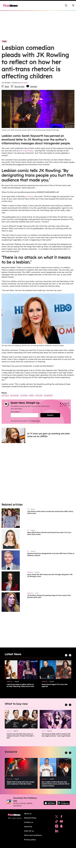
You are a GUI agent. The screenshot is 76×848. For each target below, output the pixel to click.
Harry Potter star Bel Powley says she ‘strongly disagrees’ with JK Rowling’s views (49, 575)
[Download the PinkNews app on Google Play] (63, 803)
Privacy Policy (35, 421)
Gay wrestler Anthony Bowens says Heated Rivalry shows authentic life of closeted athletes (55, 784)
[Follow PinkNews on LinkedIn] (56, 831)
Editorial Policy (30, 818)
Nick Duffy (24, 83)
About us (27, 813)
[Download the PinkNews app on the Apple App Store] (50, 803)
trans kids (38, 395)
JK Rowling (23, 395)
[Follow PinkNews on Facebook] (61, 817)
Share (7, 86)
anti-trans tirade (26, 151)
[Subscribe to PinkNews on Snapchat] (61, 826)
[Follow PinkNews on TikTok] (56, 821)
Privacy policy (30, 840)
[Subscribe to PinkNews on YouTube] (61, 821)
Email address (18, 412)
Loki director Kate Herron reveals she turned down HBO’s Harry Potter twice (50, 512)
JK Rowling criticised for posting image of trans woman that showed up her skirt (49, 596)
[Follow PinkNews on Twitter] (56, 817)
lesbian (31, 395)
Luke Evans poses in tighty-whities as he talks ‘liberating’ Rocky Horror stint (20, 685)
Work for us (29, 831)
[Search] (66, 5)
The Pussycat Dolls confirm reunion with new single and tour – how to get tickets (56, 735)
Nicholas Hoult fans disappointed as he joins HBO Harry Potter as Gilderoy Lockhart (50, 554)
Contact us (28, 822)
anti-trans (5, 395)
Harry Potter (14, 395)
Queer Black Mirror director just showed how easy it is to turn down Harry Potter (49, 533)
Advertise (28, 827)
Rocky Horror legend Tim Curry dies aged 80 (54, 685)
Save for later (20, 86)
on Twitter (29, 196)
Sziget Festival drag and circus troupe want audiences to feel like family (20, 783)
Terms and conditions (33, 835)
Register (50, 415)
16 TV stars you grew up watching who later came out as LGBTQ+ (48, 435)
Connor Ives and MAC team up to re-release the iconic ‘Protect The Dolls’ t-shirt (20, 736)
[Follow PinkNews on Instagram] (56, 826)
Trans (4, 41)
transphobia (48, 395)
